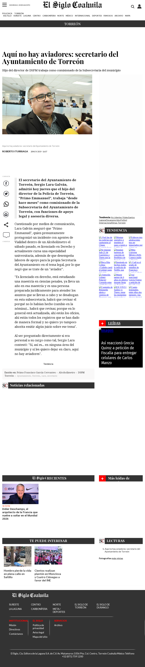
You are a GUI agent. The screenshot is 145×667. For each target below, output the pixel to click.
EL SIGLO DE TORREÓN (81, 606)
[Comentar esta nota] (6, 234)
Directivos (14, 629)
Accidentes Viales (119, 217)
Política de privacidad (38, 627)
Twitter (6, 196)
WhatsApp (6, 207)
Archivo (58, 625)
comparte (6, 227)
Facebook (6, 186)
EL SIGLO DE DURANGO (103, 606)
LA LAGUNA (15, 608)
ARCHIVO (119, 16)
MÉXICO (69, 16)
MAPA (127, 16)
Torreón (72, 24)
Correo (6, 217)
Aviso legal (38, 632)
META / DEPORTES (59, 610)
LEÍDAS (114, 323)
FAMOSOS (108, 16)
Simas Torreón (119, 222)
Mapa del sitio (40, 636)
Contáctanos (16, 633)
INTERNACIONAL (82, 16)
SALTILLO (7, 16)
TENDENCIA (117, 230)
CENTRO (37, 16)
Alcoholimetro (67, 372)
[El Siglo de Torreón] (30, 601)
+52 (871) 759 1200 (72, 656)
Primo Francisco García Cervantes (36, 372)
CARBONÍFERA (49, 16)
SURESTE (17, 16)
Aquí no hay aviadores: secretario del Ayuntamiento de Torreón (122, 550)
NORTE (60, 16)
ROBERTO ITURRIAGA (15, 151)
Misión (12, 625)
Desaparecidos (113, 220)
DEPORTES (97, 16)
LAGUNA (27, 16)
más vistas (117, 558)
